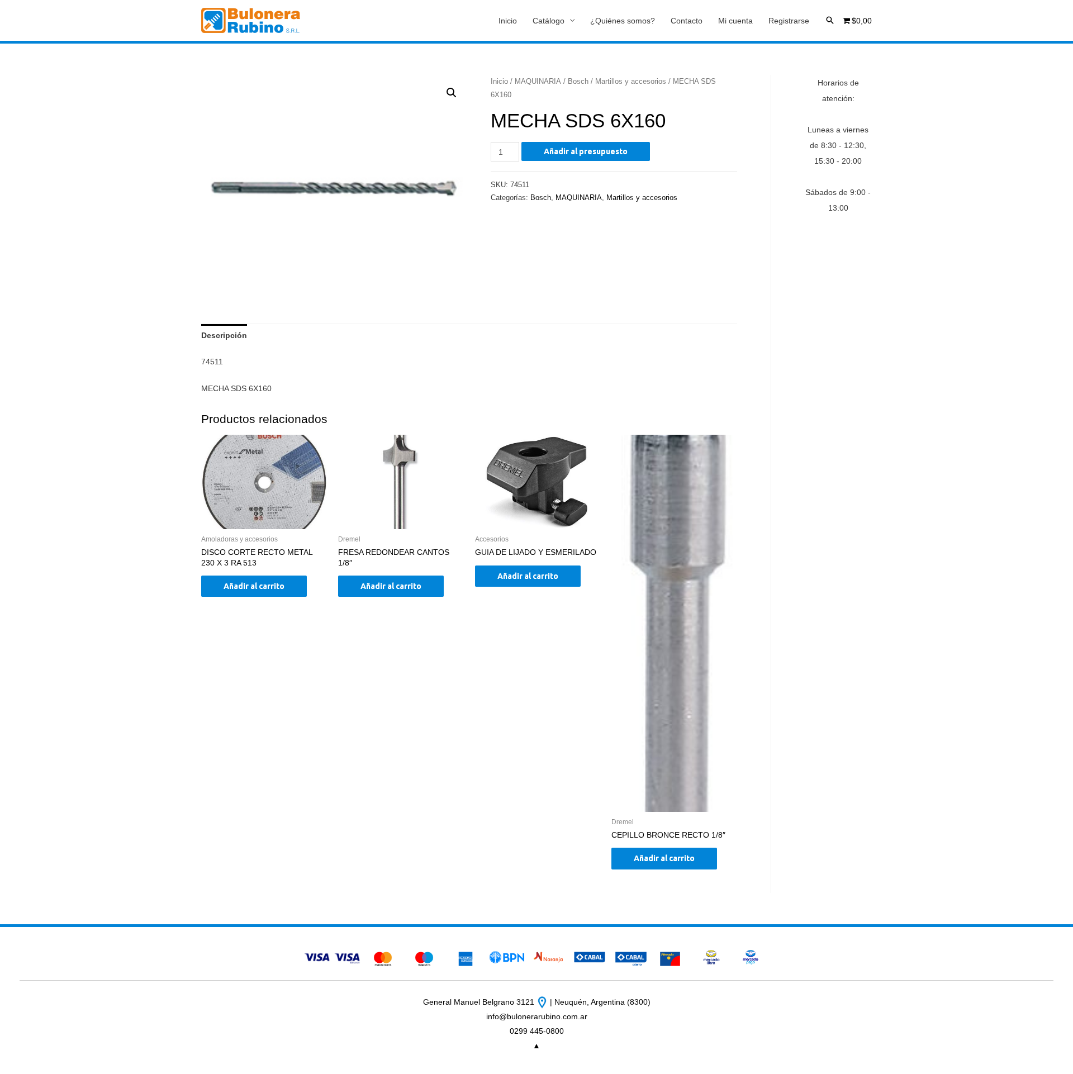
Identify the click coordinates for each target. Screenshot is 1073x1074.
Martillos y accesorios (630, 81)
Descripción (224, 335)
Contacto (686, 20)
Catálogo (548, 20)
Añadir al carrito (254, 586)
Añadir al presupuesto (586, 151)
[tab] (224, 335)
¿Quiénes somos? (622, 20)
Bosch (578, 81)
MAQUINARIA (538, 81)
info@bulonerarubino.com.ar (536, 1016)
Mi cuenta (735, 20)
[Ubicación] (543, 1001)
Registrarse (788, 20)
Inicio (507, 20)
